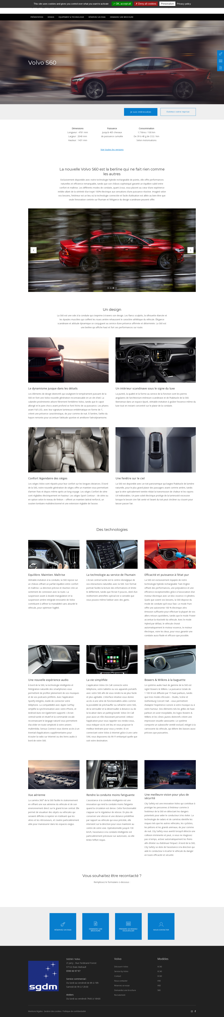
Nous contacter (121, 981)
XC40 (159, 971)
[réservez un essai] (220, 60)
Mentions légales (35, 1011)
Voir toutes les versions (112, 149)
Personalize (167, 3)
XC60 (159, 976)
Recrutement (119, 995)
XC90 (159, 966)
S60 (158, 990)
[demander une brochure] (220, 67)
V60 (159, 985)
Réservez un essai (122, 985)
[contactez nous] (220, 53)
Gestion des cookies (52, 1011)
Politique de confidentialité (74, 1011)
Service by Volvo (121, 971)
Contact (117, 976)
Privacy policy (184, 3)
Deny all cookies (147, 3)
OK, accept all (123, 3)
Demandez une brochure (125, 990)
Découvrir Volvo (121, 966)
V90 (159, 981)
